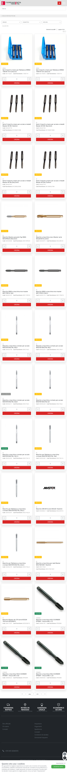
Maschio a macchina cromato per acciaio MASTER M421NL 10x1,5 (16, 455)
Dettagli (16, 49)
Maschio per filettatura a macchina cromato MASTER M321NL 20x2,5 (14, 509)
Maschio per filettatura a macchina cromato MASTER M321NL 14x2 (47, 455)
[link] (11, 3)
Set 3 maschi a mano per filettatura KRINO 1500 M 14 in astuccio (16, 70)
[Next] (41, 694)
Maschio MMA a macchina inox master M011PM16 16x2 (15, 292)
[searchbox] (19, 24)
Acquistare (38, 724)
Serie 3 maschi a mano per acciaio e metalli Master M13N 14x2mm (17, 125)
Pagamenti (38, 726)
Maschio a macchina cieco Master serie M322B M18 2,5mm (49, 238)
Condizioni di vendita (41, 735)
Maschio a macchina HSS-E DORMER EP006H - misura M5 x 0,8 (15, 674)
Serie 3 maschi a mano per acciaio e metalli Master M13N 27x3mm (50, 181)
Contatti (5, 729)
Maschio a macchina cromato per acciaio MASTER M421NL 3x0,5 (16, 346)
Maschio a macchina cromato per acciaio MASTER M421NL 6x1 (49, 401)
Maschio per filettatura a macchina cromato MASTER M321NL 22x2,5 (14, 564)
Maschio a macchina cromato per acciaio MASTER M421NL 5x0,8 (16, 401)
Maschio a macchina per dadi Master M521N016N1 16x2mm (48, 564)
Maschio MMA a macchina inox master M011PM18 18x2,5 (49, 292)
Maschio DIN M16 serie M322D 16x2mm (49, 509)
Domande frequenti (41, 737)
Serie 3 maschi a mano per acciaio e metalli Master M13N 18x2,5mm (50, 125)
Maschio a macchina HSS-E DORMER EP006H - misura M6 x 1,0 (48, 620)
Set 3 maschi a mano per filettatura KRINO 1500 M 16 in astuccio (50, 70)
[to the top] (64, 757)
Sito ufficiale (6, 724)
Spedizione (38, 729)
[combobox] (11, 22)
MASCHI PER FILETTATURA (8, 16)
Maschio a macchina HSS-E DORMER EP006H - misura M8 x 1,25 (48, 674)
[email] (64, 754)
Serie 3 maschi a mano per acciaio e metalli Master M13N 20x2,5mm (17, 181)
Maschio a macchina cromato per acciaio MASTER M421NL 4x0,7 (49, 346)
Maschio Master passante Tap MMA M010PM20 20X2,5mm (14, 238)
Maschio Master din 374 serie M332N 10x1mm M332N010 (15, 620)
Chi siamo (5, 726)
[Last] (45, 694)
